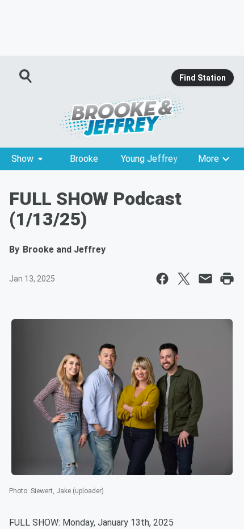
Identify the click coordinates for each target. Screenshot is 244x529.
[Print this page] (227, 279)
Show (22, 158)
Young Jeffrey (149, 158)
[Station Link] (122, 114)
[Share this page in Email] (205, 279)
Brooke (84, 158)
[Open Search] (26, 76)
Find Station (202, 77)
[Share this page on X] (184, 279)
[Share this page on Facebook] (162, 279)
